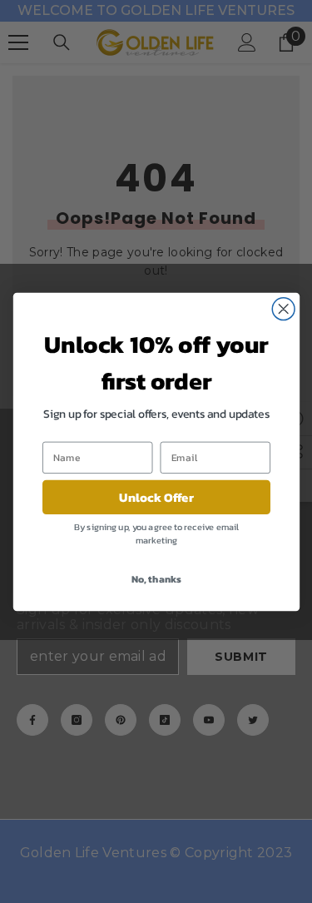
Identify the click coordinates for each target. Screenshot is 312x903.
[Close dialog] (283, 308)
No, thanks (156, 577)
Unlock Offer (156, 496)
